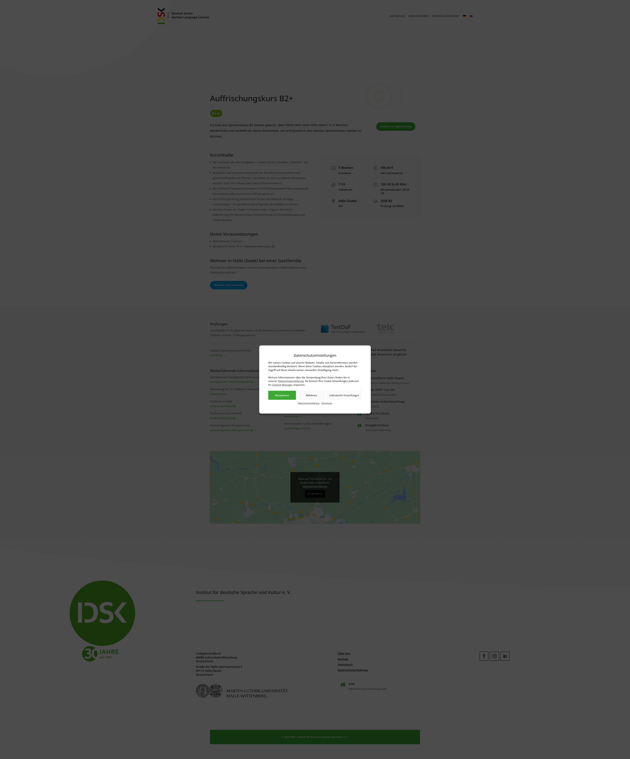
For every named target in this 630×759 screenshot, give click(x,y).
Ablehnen (311, 395)
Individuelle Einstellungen (344, 395)
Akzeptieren (282, 395)
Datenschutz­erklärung (291, 381)
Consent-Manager (282, 384)
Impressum (326, 403)
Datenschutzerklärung (308, 403)
